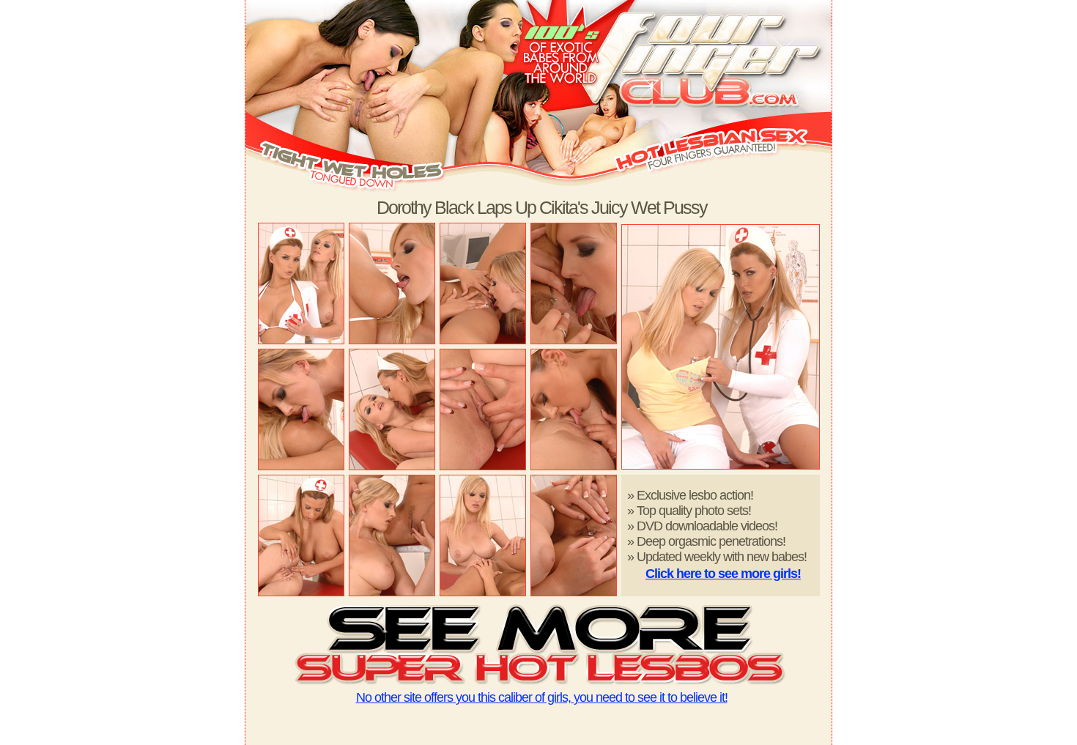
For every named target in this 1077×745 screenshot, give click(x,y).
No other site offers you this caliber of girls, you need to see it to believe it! (542, 697)
